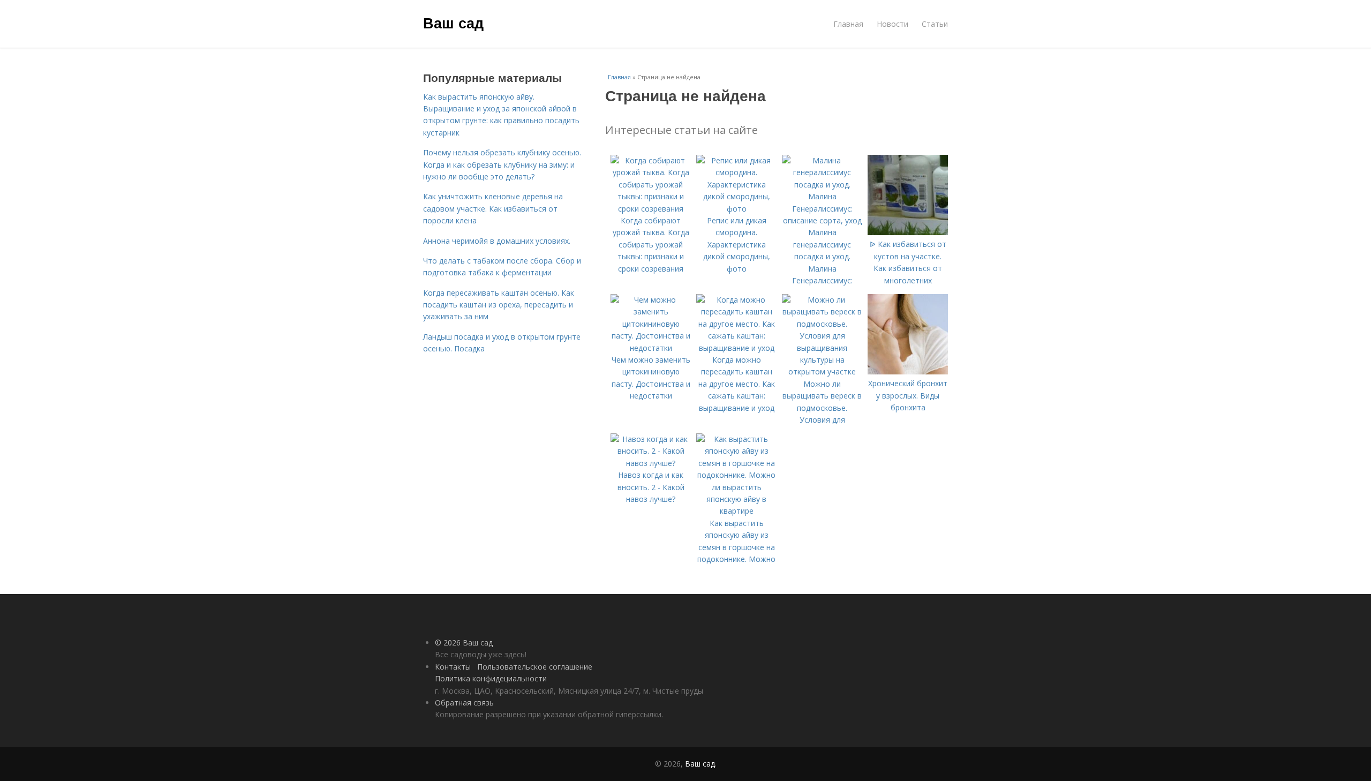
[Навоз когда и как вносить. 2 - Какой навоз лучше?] (651, 463)
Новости (892, 24)
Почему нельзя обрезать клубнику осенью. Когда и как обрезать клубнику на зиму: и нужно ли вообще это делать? (502, 164)
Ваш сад (453, 22)
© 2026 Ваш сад (464, 642)
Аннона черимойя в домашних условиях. (496, 241)
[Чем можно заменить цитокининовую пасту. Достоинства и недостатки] (651, 348)
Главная (848, 24)
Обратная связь (464, 702)
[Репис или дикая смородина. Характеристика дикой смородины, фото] (736, 209)
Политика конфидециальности (491, 678)
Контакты (453, 667)
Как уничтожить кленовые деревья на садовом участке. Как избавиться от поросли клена (493, 208)
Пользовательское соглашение (534, 667)
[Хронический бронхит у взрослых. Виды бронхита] (908, 371)
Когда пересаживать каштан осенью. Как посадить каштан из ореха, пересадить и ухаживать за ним (498, 305)
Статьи (935, 24)
